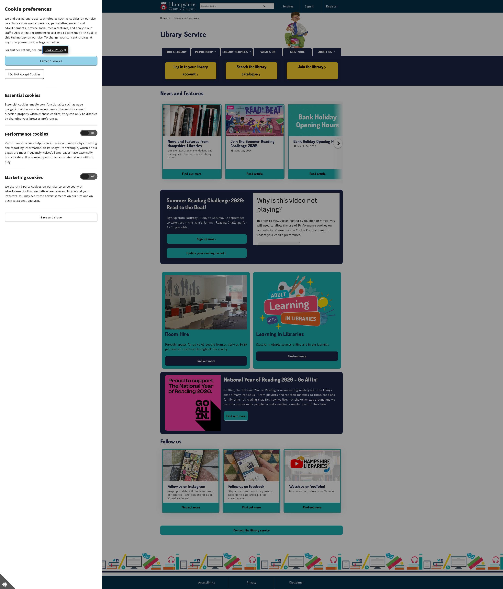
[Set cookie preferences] (8, 581)
